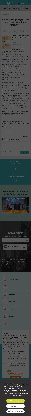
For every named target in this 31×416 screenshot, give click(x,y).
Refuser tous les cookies (15, 411)
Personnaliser (15, 406)
